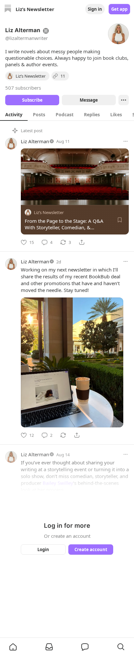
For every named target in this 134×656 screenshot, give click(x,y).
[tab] (14, 114)
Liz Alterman (35, 141)
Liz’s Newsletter (49, 212)
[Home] (8, 9)
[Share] (81, 242)
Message (89, 100)
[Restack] (63, 435)
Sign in (95, 9)
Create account (90, 549)
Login (43, 549)
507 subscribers (23, 87)
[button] (13, 647)
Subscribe (32, 100)
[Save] (119, 220)
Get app (119, 9)
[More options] (125, 141)
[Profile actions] (123, 100)
